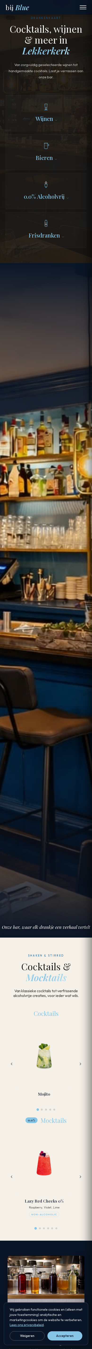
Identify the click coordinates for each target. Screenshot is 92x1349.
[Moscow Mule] (46, 1110)
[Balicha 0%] (44, 1228)
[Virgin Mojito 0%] (40, 1228)
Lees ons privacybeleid (27, 1325)
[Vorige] (11, 1064)
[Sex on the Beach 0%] (56, 1228)
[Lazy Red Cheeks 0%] (35, 1228)
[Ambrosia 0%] (52, 1228)
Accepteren (65, 1336)
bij (17, 7)
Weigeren (27, 1336)
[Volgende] (80, 1064)
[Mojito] (38, 1109)
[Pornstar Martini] (42, 1110)
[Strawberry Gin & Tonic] (54, 1110)
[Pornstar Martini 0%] (48, 1228)
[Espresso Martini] (50, 1110)
